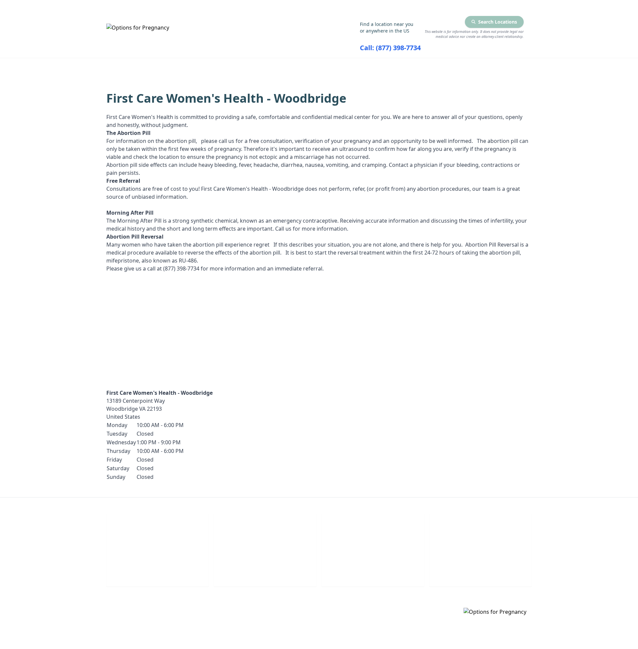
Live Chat (157, 572)
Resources (389, 67)
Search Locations (497, 22)
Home (165, 67)
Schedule (265, 572)
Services (221, 67)
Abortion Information (304, 67)
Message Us (480, 572)
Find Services (461, 67)
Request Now (373, 572)
